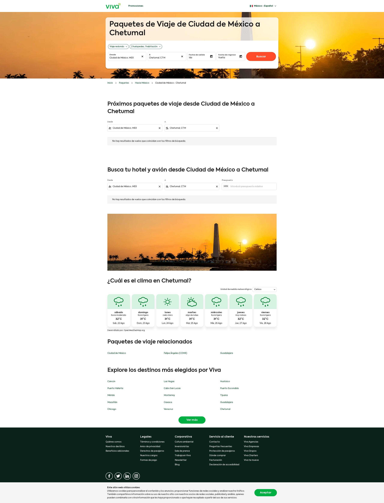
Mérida (111, 395)
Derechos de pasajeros (152, 451)
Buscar (261, 56)
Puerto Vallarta (115, 388)
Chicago (111, 409)
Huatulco (225, 381)
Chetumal (225, 409)
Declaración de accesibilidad (224, 465)
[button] (199, 57)
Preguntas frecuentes (220, 446)
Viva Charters (251, 455)
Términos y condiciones (152, 442)
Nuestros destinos (115, 446)
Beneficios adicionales (117, 451)
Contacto (214, 442)
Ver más (192, 420)
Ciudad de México (116, 353)
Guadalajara (226, 353)
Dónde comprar (217, 455)
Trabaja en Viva (183, 455)
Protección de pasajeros (222, 451)
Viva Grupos (250, 451)
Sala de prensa (182, 451)
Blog (177, 465)
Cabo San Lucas (172, 388)
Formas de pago (148, 460)
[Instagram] (136, 476)
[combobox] (135, 128)
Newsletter (181, 460)
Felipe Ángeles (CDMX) (175, 353)
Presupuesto (227, 180)
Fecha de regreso (227, 55)
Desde (113, 54)
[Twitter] (118, 476)
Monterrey (169, 395)
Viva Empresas (251, 446)
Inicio (110, 83)
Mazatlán (112, 402)
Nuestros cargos (149, 455)
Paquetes (124, 83)
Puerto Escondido (229, 388)
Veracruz (168, 409)
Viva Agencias (251, 442)
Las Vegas (169, 381)
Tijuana (224, 395)
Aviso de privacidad (150, 446)
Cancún (111, 381)
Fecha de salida (197, 55)
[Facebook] (109, 476)
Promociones (135, 6)
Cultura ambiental (184, 442)
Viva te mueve (251, 460)
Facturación (215, 460)
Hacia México (142, 83)
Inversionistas (182, 446)
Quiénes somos (114, 442)
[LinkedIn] (127, 476)
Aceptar (265, 492)
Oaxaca (168, 402)
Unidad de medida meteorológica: (236, 289)
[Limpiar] (142, 56)
